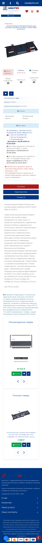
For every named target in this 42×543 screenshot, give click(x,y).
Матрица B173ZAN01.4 (21, 361)
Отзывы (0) (21, 197)
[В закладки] (5, 93)
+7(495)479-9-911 (31, 3)
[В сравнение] (11, 93)
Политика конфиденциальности (28, 534)
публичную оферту (9, 534)
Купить (17, 374)
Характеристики (21, 192)
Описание (21, 187)
